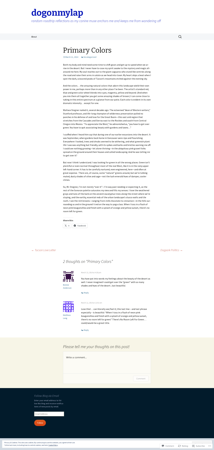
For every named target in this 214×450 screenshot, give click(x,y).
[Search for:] (180, 36)
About (34, 36)
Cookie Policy (53, 445)
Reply (86, 292)
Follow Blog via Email (46, 396)
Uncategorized (89, 57)
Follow (40, 423)
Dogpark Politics (171, 250)
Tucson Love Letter (43, 250)
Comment (140, 378)
